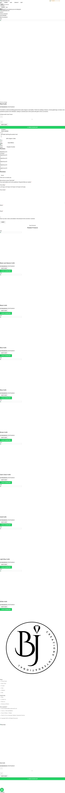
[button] (2, 790)
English (53, 0)
